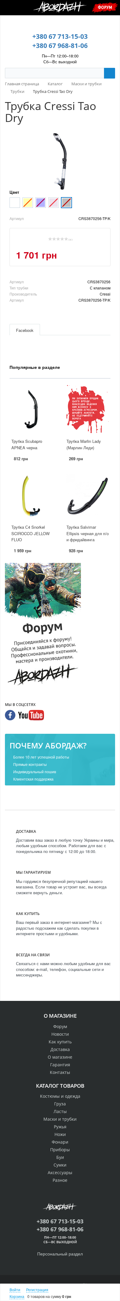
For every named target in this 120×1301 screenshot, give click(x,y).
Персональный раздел (60, 1254)
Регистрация (37, 1289)
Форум (105, 7)
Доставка (60, 1049)
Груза (60, 1104)
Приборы (60, 1149)
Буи (60, 1157)
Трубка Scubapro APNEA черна (26, 444)
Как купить (60, 1042)
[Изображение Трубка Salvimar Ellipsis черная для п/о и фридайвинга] (87, 495)
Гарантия (60, 1065)
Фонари (60, 1142)
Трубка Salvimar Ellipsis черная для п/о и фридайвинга (87, 533)
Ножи (60, 1134)
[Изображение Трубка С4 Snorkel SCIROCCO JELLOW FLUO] (32, 495)
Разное (60, 1180)
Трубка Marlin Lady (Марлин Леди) (83, 444)
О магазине (60, 1057)
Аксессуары (60, 1172)
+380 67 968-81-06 (60, 45)
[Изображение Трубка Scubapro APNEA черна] (32, 409)
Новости (60, 1034)
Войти (15, 1289)
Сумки (60, 1165)
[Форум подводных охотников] (43, 626)
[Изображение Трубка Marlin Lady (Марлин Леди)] (87, 409)
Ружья (60, 1127)
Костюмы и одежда (60, 1096)
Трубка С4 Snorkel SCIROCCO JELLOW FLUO (30, 533)
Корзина (17, 1296)
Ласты (60, 1111)
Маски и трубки (60, 1119)
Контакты (60, 1072)
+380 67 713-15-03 (60, 36)
